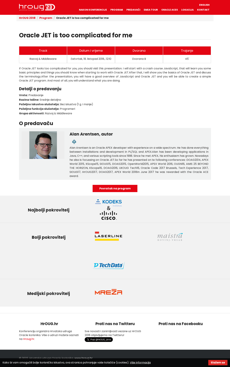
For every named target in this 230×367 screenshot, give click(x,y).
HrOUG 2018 (27, 18)
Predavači (133, 9)
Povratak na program (115, 188)
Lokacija (187, 9)
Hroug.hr (28, 339)
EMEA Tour (151, 9)
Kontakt (203, 9)
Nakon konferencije (93, 9)
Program (116, 9)
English (204, 5)
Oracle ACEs (169, 9)
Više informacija (140, 362)
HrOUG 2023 (37, 7)
